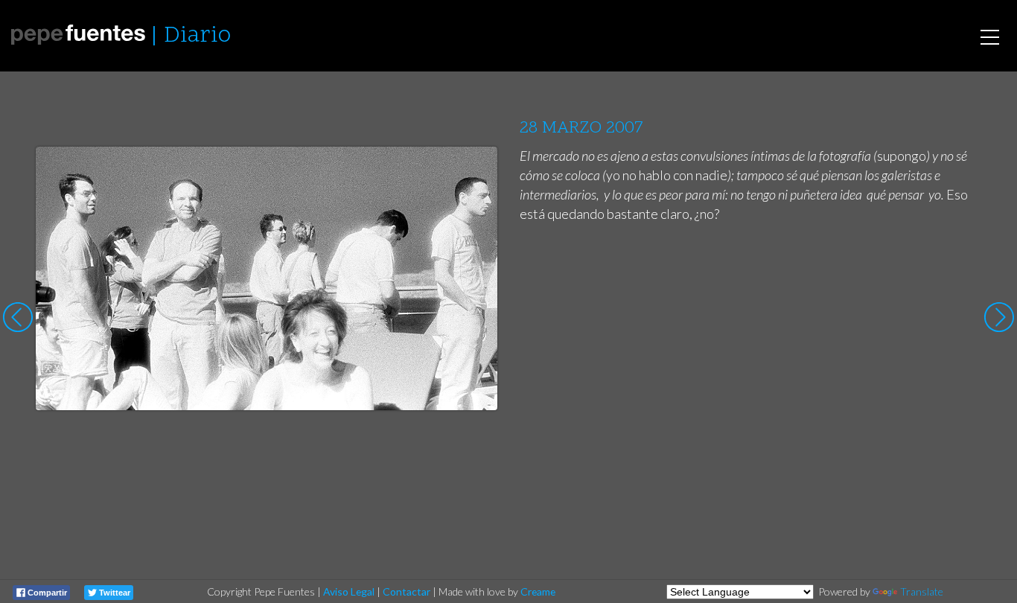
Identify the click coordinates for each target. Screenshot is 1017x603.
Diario (197, 36)
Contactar (406, 591)
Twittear (113, 592)
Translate (921, 591)
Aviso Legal (348, 591)
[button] (474, 172)
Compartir (46, 592)
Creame (537, 591)
